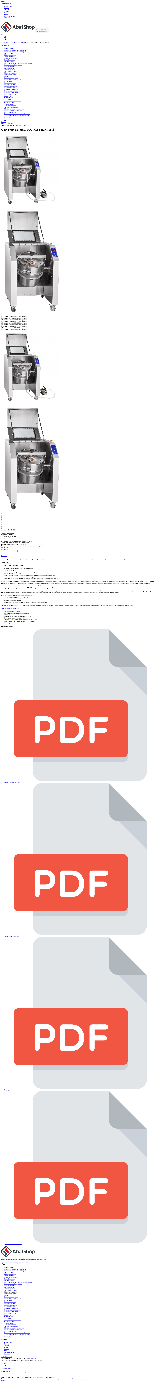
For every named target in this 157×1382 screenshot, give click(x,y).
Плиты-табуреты (9, 87)
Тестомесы (7, 99)
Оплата (6, 11)
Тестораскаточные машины (12, 101)
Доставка (7, 9)
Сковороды (7, 96)
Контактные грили (10, 66)
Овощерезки (8, 81)
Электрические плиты (11, 112)
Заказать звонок (6, 1368)
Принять (3, 1380)
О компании (8, 6)
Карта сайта (4, 1263)
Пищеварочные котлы (11, 89)
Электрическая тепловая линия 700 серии (17, 114)
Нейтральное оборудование (12, 79)
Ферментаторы (9, 102)
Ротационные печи (10, 94)
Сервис (6, 13)
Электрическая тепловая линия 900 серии (17, 115)
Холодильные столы (10, 105)
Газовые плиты (9, 48)
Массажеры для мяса (10, 73)
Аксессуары (8, 117)
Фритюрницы (8, 104)
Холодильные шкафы (11, 107)
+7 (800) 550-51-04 (18, 42)
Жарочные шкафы (10, 55)
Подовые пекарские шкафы (12, 91)
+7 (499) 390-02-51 (6, 42)
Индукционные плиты (11, 58)
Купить (3, 553)
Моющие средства (10, 74)
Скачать (6, 14)
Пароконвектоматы (10, 83)
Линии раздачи (9, 68)
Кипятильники (9, 61)
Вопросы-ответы (9, 16)
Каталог (6, 8)
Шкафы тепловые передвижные (14, 109)
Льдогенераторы (9, 69)
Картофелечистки (9, 60)
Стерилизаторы (9, 97)
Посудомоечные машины (12, 92)
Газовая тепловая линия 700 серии (15, 50)
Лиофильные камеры (10, 71)
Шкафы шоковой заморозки (13, 110)
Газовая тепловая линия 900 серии (15, 52)
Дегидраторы (8, 53)
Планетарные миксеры (11, 86)
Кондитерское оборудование (13, 65)
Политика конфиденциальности (18, 1263)
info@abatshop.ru (6, 3)
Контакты (7, 17)
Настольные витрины (11, 78)
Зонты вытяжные (9, 56)
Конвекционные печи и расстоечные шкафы (18, 63)
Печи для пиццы (9, 84)
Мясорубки (7, 76)
